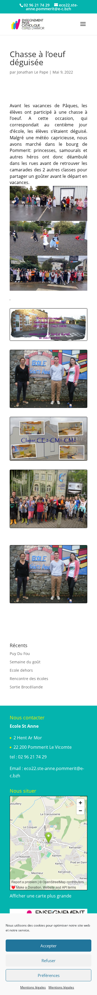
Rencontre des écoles (29, 678)
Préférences (49, 975)
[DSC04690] (48, 527)
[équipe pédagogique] (48, 407)
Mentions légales (33, 987)
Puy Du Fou (20, 653)
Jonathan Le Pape (32, 72)
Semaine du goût (25, 661)
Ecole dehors (21, 670)
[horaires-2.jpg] (48, 340)
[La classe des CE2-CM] (48, 460)
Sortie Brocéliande (26, 686)
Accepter (48, 945)
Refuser (48, 960)
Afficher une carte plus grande (40, 896)
